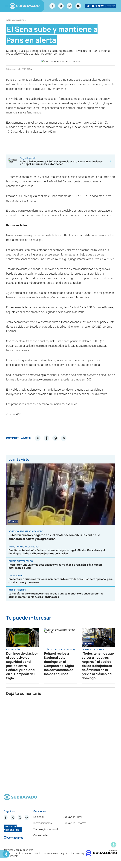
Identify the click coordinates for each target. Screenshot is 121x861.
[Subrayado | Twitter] (61, 6)
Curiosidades (41, 835)
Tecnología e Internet (45, 829)
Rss (31, 850)
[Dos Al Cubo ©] (101, 855)
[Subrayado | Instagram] (69, 6)
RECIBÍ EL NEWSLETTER (100, 6)
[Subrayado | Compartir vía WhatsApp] (55, 438)
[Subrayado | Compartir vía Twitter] (38, 438)
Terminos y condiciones (16, 850)
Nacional (38, 817)
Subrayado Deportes (74, 823)
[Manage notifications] (113, 844)
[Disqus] (60, 742)
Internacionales (15, 20)
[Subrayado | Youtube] (78, 6)
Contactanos (15, 837)
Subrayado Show (72, 817)
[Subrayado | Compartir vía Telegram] (64, 438)
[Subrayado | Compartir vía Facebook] (46, 438)
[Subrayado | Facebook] (52, 6)
